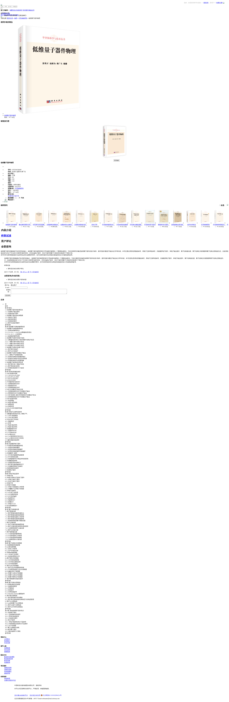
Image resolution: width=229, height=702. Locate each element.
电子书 (16, 196)
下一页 (32, 272)
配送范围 (7, 660)
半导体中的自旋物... (39, 224)
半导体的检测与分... (108, 224)
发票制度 (7, 648)
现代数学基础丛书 (28, 10)
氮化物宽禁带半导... (25, 224)
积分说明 (7, 650)
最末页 (36, 272)
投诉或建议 (7, 671)
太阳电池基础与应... (80, 224)
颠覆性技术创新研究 (16, 10)
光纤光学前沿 (191, 224)
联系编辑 (116, 160)
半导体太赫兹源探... (136, 224)
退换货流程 (7, 669)
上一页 (27, 272)
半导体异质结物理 (122, 224)
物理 (15, 18)
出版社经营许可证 (10, 680)
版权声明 (7, 673)
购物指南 (7, 651)
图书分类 (10, 18)
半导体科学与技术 (150, 224)
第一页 (22, 272)
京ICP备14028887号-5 (21, 695)
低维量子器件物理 (10, 115)
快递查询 (7, 662)
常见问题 (7, 643)
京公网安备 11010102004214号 (52, 695)
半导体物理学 (23, 18)
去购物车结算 (5, 13)
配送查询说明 (8, 658)
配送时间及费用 (9, 657)
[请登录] (206, 2)
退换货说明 (7, 667)
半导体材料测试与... (219, 224)
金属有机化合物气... (66, 224)
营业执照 (7, 678)
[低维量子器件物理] (114, 158)
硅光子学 (94, 224)
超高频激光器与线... (177, 224)
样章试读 (6, 235)
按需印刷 (11, 196)
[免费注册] (219, 2)
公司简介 (7, 639)
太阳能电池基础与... (53, 224)
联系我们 (7, 641)
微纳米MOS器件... (163, 224)
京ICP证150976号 (35, 695)
